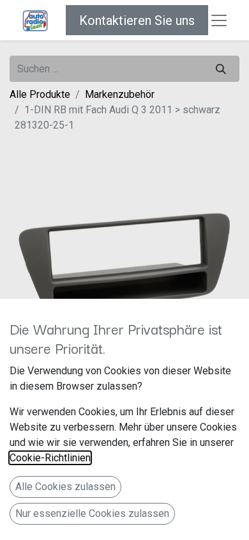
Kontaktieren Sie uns (137, 20)
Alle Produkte (40, 94)
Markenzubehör (120, 94)
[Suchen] (220, 69)
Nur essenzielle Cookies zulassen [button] (92, 513)
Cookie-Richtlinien (50, 458)
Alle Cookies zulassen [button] (65, 486)
